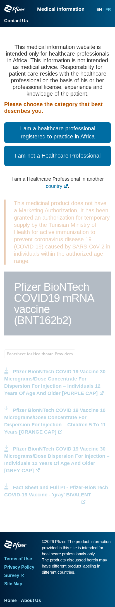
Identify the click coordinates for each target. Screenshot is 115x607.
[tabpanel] (57, 432)
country (54, 186)
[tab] (39, 353)
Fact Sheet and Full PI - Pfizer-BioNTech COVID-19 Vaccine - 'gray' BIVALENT (56, 495)
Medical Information (61, 9)
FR (108, 9)
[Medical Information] (14, 9)
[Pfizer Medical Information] (21, 545)
